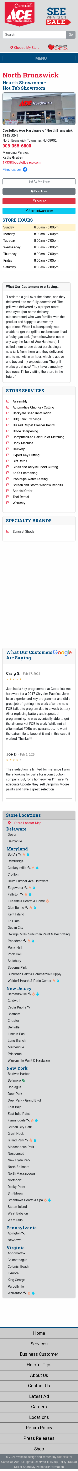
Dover (12, 835)
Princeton (15, 1054)
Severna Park (17, 967)
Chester (13, 1021)
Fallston (14, 894)
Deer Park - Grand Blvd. (24, 1100)
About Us (39, 1375)
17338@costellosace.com (21, 162)
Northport (14, 1180)
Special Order (20, 491)
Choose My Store (26, 48)
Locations (39, 1417)
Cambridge (16, 861)
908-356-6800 (16, 146)
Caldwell (14, 1001)
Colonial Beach (18, 1267)
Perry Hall (15, 948)
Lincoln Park (17, 1034)
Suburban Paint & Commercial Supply (34, 974)
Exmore (13, 1273)
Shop (39, 1448)
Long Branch (17, 1041)
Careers (39, 1406)
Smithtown (15, 1193)
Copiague (14, 1087)
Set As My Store (39, 181)
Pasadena (15, 941)
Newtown (14, 1240)
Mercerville (16, 1047)
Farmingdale (17, 1120)
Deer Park (15, 1094)
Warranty (17, 503)
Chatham (14, 1014)
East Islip (14, 1107)
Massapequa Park (21, 1147)
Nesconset (16, 1154)
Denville (14, 1027)
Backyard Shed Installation (30, 413)
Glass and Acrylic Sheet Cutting (33, 467)
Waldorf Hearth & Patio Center (30, 981)
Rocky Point (16, 1187)
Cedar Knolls (17, 1007)
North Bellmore (19, 1167)
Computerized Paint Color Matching (36, 437)
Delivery (17, 449)
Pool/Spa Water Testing (28, 479)
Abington (14, 1233)
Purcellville (16, 1286)
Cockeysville (17, 868)
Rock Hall (14, 954)
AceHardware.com (40, 210)
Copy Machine (21, 443)
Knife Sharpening (23, 473)
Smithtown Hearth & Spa (26, 1200)
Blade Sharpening (23, 431)
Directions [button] (40, 191)
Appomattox (16, 1253)
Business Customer (39, 1354)
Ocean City (15, 928)
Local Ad (40, 201)
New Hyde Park (19, 1160)
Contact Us (39, 1385)
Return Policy (39, 1427)
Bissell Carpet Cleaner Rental (32, 425)
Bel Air (13, 854)
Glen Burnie (16, 908)
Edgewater (16, 888)
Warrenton (15, 1293)
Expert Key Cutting (24, 455)
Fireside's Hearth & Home (27, 901)
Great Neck (16, 1134)
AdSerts (62, 1457)
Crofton (13, 874)
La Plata (14, 921)
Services (39, 1343)
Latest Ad (39, 1396)
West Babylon (18, 1213)
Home (39, 1333)
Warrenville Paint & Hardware (29, 1060)
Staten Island (17, 1207)
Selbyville (15, 841)
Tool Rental (19, 497)
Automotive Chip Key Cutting (31, 407)
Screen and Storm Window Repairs (36, 485)
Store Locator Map (26, 823)
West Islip (15, 1220)
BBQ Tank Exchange (25, 419)
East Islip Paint (19, 1114)
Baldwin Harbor (19, 1074)
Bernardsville (18, 994)
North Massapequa (21, 1173)
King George (17, 1280)
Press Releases (39, 1438)
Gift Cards (18, 461)
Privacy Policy (57, 1462)
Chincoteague (17, 1260)
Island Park (16, 1140)
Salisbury (14, 961)
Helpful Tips (39, 1364)
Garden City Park (20, 1127)
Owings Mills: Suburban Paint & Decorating (39, 934)
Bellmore (15, 1080)
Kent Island (16, 914)
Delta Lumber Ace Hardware (28, 881)
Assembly (18, 401)
